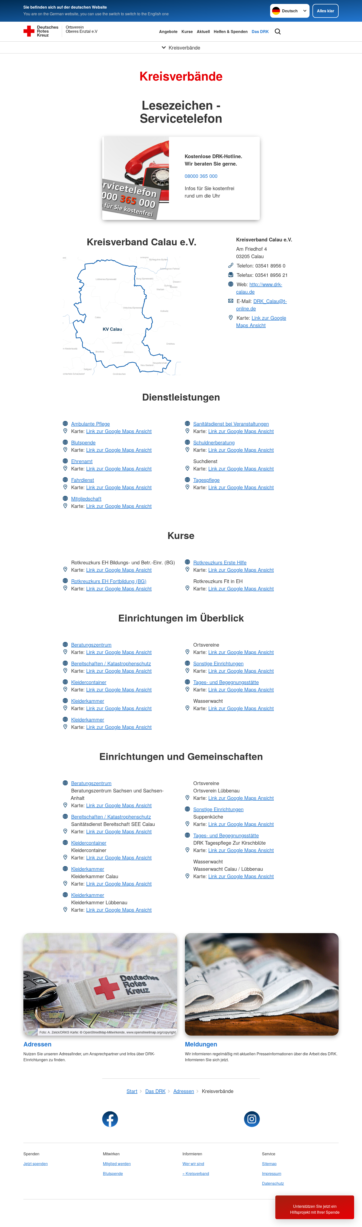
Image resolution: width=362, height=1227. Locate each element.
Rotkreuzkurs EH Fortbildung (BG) (109, 581)
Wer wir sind (193, 1163)
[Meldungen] (262, 984)
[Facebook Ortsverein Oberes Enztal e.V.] (110, 1119)
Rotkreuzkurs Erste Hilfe (220, 562)
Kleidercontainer (88, 682)
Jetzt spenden (35, 1163)
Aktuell (203, 31)
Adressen (37, 1044)
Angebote (168, 31)
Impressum (271, 1173)
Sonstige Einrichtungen (218, 663)
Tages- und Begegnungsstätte (226, 682)
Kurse (187, 31)
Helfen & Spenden (231, 31)
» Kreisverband (195, 1173)
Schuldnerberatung (214, 442)
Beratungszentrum (91, 644)
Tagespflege (206, 479)
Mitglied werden (117, 1163)
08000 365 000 (201, 175)
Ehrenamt (82, 461)
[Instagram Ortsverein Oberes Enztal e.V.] (252, 1119)
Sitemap (269, 1163)
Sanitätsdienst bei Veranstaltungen (231, 423)
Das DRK (260, 31)
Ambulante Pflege (90, 423)
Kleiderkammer (87, 700)
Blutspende (83, 442)
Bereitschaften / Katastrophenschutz (111, 663)
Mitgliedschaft (86, 498)
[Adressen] (100, 984)
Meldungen (201, 1044)
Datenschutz (273, 1183)
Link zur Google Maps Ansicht (261, 321)
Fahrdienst (82, 479)
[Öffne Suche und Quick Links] (278, 31)
